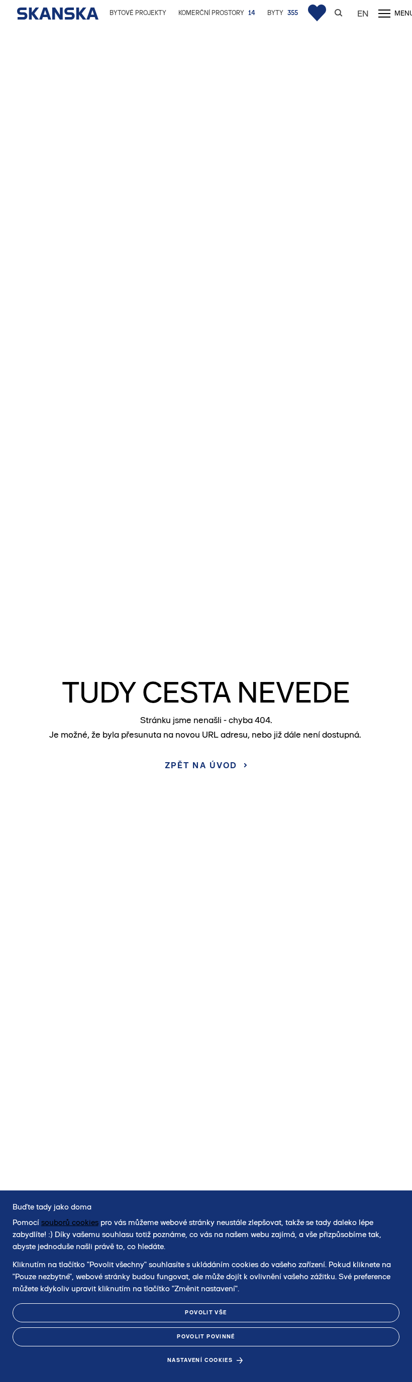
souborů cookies (69, 1222)
